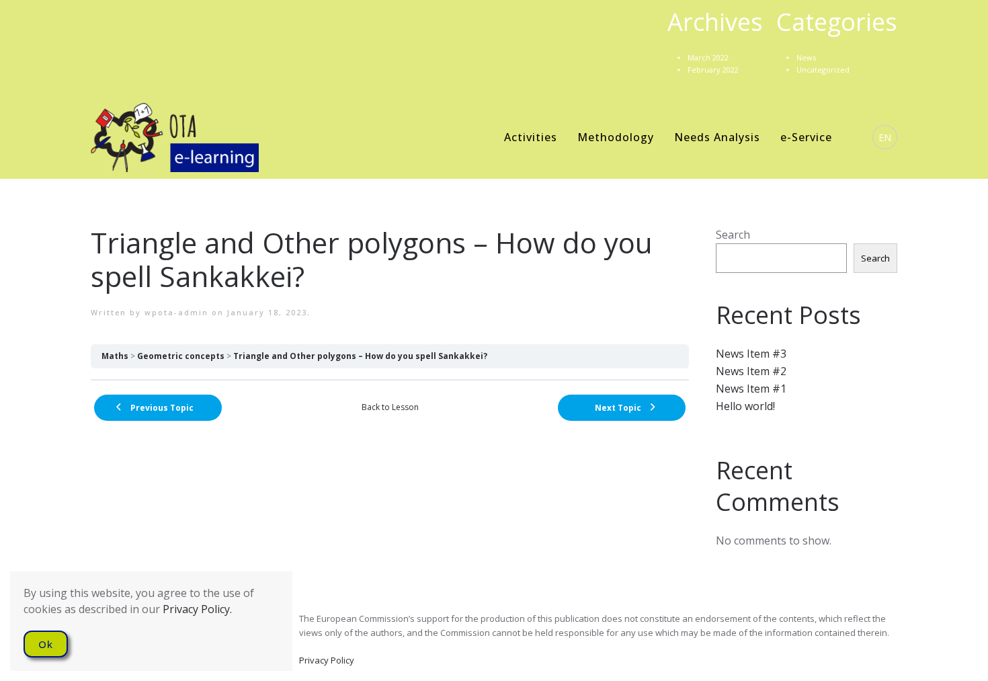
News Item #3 (751, 353)
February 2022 (713, 70)
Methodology (615, 137)
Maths (114, 356)
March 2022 (708, 57)
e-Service (806, 137)
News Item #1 (751, 388)
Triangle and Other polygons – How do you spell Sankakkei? (360, 356)
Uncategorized (823, 70)
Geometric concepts (180, 356)
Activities (530, 137)
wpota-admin (176, 312)
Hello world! (745, 406)
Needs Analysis (717, 137)
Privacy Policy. (197, 609)
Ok (45, 644)
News (806, 57)
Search (733, 234)
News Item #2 (751, 371)
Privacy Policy (326, 660)
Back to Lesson (390, 407)
